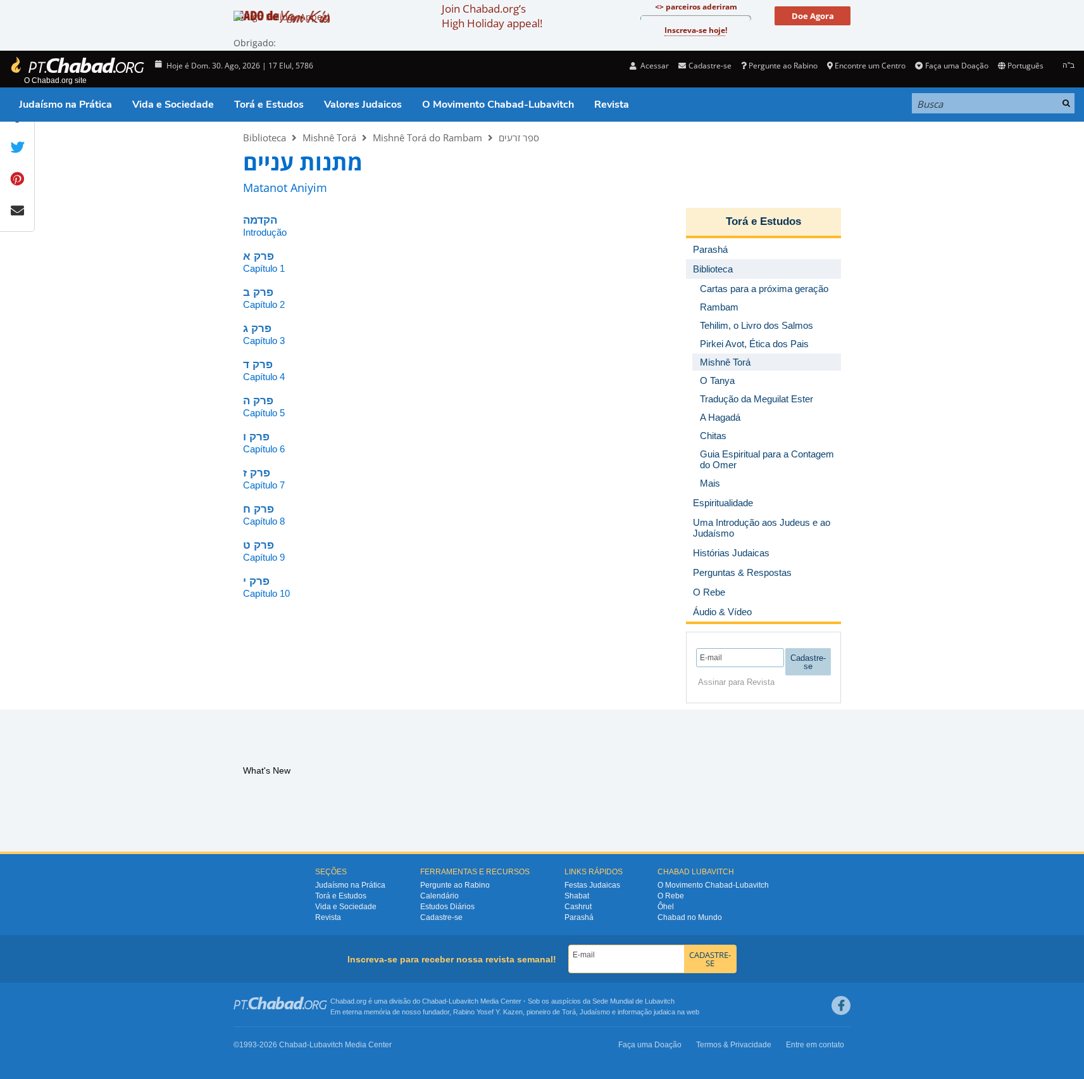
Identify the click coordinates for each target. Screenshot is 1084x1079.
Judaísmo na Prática (65, 105)
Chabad (434, 1001)
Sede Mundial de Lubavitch (633, 1001)
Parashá (579, 917)
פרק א (258, 256)
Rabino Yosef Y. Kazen (488, 1012)
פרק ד (258, 365)
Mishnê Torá (329, 137)
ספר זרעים (519, 137)
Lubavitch (463, 1001)
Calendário (439, 895)
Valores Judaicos (363, 105)
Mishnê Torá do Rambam (427, 137)
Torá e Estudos (269, 105)
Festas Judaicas (592, 885)
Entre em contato (815, 1044)
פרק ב (258, 292)
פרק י (256, 581)
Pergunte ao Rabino (783, 65)
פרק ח (258, 509)
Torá (569, 1012)
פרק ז (256, 473)
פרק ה (258, 401)
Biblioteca (264, 137)
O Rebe (670, 895)
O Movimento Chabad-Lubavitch (498, 105)
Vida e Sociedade (173, 105)
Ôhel (665, 906)
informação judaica (646, 1012)
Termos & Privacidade (733, 1044)
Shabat (576, 895)
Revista (611, 105)
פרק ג (257, 328)
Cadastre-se (441, 917)
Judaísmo (595, 1012)
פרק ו (256, 437)
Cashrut (578, 906)
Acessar (654, 65)
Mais (710, 483)
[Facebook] (841, 1005)
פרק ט (258, 545)
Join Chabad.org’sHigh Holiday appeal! (492, 15)
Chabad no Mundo (689, 917)
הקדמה (260, 220)
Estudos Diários (447, 906)
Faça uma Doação (956, 65)
